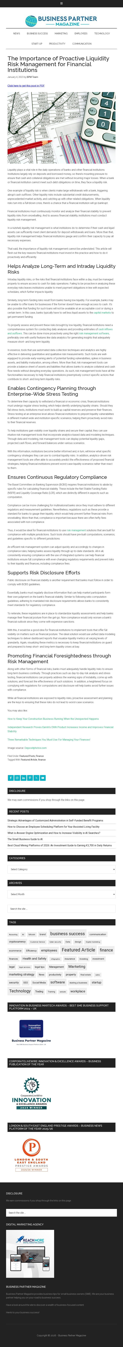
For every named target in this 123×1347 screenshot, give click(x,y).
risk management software (94, 333)
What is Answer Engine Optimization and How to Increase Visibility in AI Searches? (54, 833)
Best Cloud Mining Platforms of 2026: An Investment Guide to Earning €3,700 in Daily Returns (60, 845)
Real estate (86, 975)
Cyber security (55, 942)
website (63, 992)
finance (42, 759)
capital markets (102, 312)
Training (51, 992)
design (78, 942)
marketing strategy (21, 974)
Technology (20, 991)
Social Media (39, 982)
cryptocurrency (17, 941)
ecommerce (15, 950)
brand (43, 934)
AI (23, 934)
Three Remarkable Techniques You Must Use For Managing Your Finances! (49, 739)
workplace (77, 991)
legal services (24, 967)
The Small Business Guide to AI (25, 839)
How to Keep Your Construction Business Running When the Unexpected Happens (53, 718)
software (57, 982)
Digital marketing (93, 942)
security (14, 982)
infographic (55, 959)
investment (98, 959)
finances (13, 959)
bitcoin (32, 934)
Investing (84, 959)
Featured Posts (27, 756)
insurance (70, 959)
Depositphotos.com (36, 747)
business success (67, 933)
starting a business (78, 983)
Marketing (76, 966)
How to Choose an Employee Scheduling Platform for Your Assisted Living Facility (53, 826)
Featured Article (29, 759)
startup (96, 982)
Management (56, 966)
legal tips (40, 967)
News (41, 974)
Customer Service (37, 942)
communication (98, 934)
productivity (55, 974)
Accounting (13, 935)
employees (49, 950)
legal (12, 966)
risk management (76, 530)
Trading (39, 991)
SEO (25, 982)
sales (97, 975)
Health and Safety (34, 958)
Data (68, 942)
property (71, 974)
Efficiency (31, 950)
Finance (40, 756)
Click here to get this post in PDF (26, 85)
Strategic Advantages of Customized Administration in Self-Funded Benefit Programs (55, 820)
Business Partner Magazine (61, 21)
